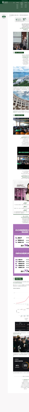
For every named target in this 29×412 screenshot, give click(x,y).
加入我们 (17, 8)
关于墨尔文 (17, 2)
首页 (13, 2)
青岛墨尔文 (17, 4)
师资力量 (26, 4)
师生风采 (26, 2)
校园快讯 (22, 4)
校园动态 (22, 2)
